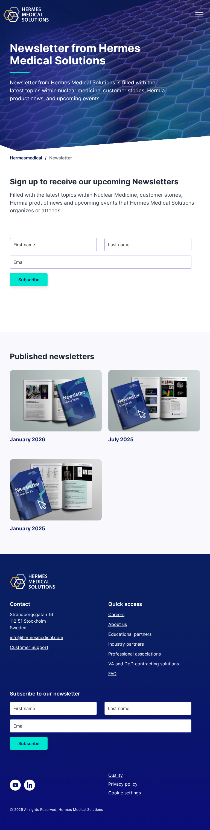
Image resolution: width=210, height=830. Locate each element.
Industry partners (126, 644)
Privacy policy (123, 784)
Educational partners (129, 634)
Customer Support (29, 647)
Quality (115, 775)
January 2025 (27, 528)
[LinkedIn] (29, 785)
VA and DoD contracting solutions (143, 663)
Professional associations (134, 654)
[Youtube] (15, 785)
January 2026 (27, 439)
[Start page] (26, 14)
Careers (116, 614)
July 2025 (120, 439)
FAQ (112, 673)
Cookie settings (124, 792)
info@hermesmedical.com (36, 637)
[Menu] (199, 14)
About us (117, 624)
